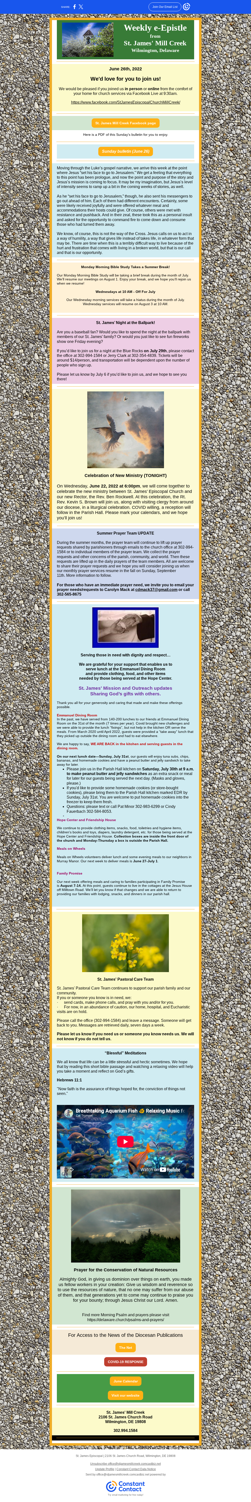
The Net (125, 1348)
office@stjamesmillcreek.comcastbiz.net (122, 1474)
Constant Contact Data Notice (136, 1469)
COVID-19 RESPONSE (125, 1362)
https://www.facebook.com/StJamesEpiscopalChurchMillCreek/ (125, 102)
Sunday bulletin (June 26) (125, 151)
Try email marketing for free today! (125, 1495)
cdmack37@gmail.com (156, 590)
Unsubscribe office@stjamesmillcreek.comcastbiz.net (125, 1463)
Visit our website (125, 1395)
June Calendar (125, 1381)
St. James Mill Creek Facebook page (125, 123)
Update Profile (104, 1469)
